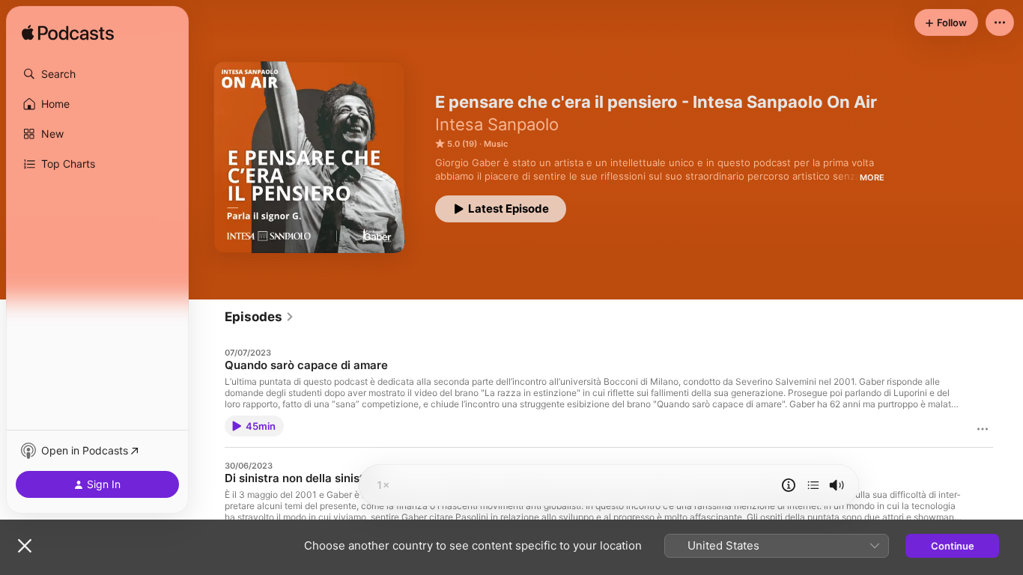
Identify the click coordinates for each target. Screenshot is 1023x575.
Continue (952, 546)
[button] (97, 74)
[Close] (24, 546)
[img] (68, 33)
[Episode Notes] (789, 485)
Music (496, 144)
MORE (872, 177)
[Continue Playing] (813, 485)
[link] (259, 316)
